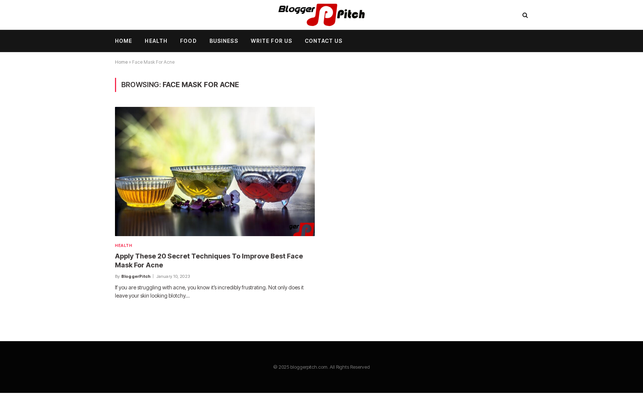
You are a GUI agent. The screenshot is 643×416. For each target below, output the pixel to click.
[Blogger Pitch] (321, 15)
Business (223, 41)
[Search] (524, 15)
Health (156, 41)
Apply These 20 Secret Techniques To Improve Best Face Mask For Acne (209, 260)
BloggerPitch (136, 276)
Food (188, 41)
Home (123, 41)
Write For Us (271, 41)
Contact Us (323, 41)
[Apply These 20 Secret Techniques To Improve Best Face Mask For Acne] (215, 171)
